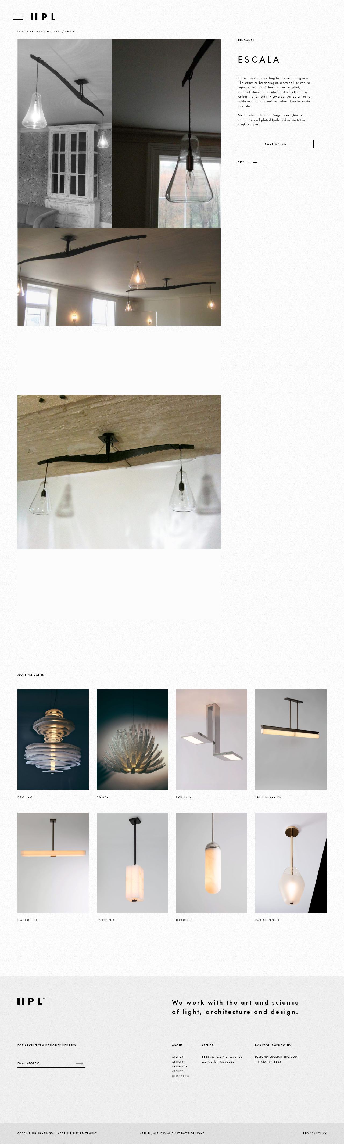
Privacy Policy (315, 1133)
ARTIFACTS (179, 1066)
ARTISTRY (178, 1061)
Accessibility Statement (77, 1133)
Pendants (54, 31)
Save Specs (275, 144)
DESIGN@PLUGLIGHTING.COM (276, 1057)
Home (21, 31)
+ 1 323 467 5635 (268, 1061)
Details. (244, 162)
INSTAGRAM (180, 1076)
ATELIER (177, 1057)
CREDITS (178, 1071)
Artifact (36, 31)
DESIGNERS (180, 1081)
